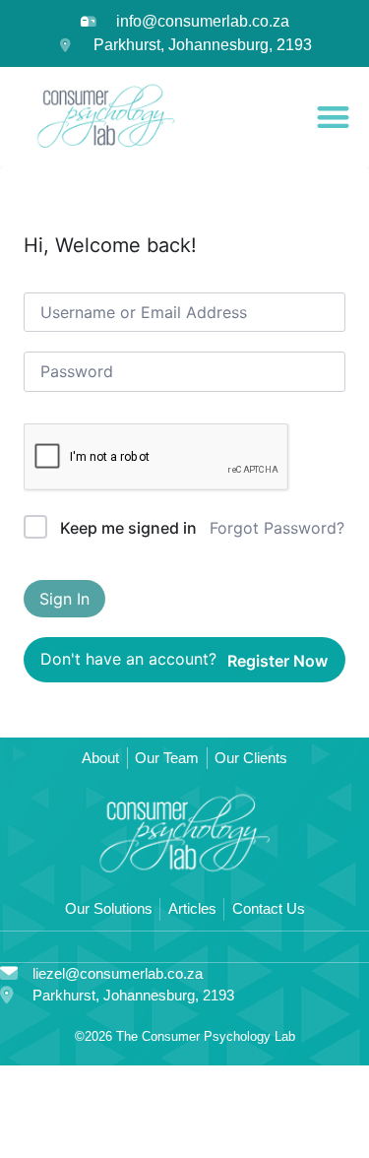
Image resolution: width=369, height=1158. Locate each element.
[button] (334, 117)
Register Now (277, 661)
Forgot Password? (277, 528)
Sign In (64, 599)
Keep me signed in (128, 528)
